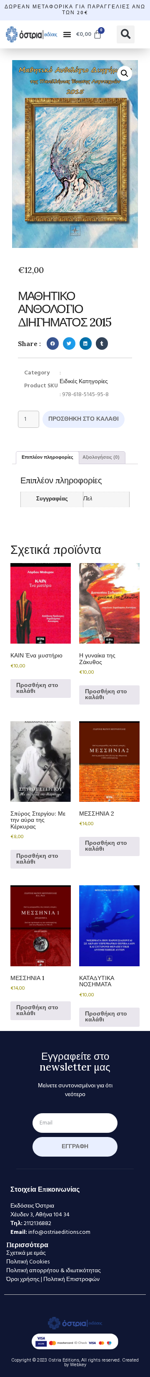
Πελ (87, 499)
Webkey (78, 1364)
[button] (67, 34)
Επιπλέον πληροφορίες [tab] (47, 457)
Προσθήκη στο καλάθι (83, 419)
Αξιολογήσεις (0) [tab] (101, 457)
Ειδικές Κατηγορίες (84, 381)
